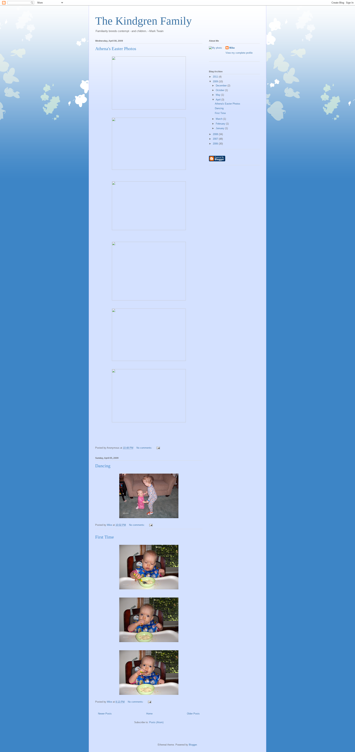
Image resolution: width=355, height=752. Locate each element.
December (221, 85)
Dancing (102, 465)
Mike (232, 47)
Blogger (193, 744)
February (221, 123)
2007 (216, 138)
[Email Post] (158, 447)
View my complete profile (239, 52)
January (220, 128)
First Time (104, 537)
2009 (216, 81)
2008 (216, 134)
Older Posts (193, 713)
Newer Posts (105, 713)
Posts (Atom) (156, 722)
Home (149, 713)
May (218, 94)
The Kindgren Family (143, 21)
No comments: (144, 447)
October (220, 90)
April (218, 99)
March (219, 118)
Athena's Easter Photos (115, 48)
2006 (216, 143)
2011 (216, 76)
